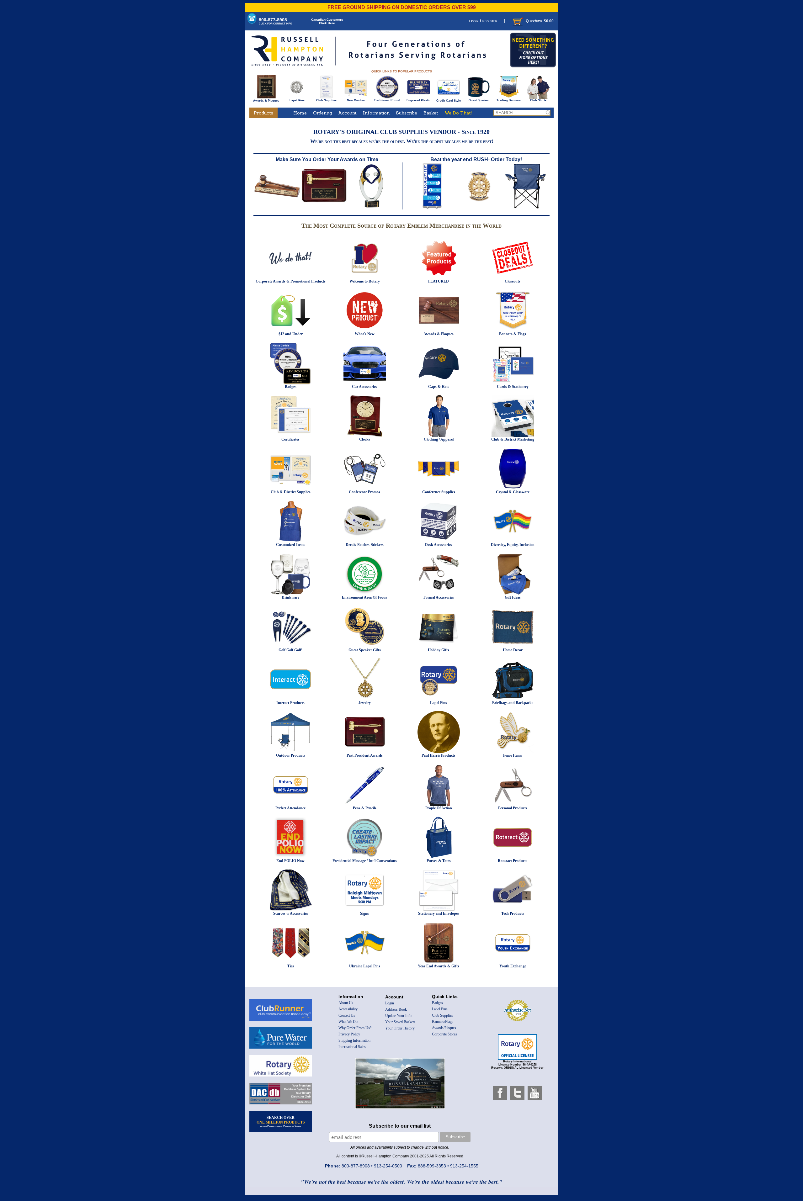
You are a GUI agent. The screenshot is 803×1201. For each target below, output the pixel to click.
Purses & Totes (439, 861)
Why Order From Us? (354, 1028)
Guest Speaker (479, 100)
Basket (430, 113)
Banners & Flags (512, 334)
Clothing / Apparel (439, 439)
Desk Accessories (438, 544)
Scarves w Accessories (290, 913)
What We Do (348, 1021)
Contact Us (346, 1015)
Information (376, 113)
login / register (483, 21)
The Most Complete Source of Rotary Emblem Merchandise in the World (401, 225)
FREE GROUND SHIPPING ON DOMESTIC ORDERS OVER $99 (401, 7)
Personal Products (512, 808)
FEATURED (438, 281)
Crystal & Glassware (512, 492)
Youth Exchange (512, 966)
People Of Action (438, 808)
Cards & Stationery (513, 386)
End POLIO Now (290, 861)
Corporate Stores (444, 1034)
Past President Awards (365, 755)
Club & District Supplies (291, 492)
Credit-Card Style (448, 100)
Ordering (322, 113)
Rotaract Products (512, 861)
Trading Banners (509, 100)
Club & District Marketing (512, 439)
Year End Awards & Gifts (438, 966)
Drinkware (290, 597)
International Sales (352, 1047)
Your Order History (400, 1028)
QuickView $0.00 (540, 21)
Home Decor (513, 650)
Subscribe (406, 113)
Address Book (396, 1009)
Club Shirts (538, 100)
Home (300, 113)
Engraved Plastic (418, 100)
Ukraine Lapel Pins (364, 966)
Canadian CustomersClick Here (327, 21)
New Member (356, 100)
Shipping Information (354, 1040)
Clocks (364, 439)
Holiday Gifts (438, 650)
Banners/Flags (442, 1021)
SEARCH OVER (281, 1121)
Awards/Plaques (444, 1028)
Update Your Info (398, 1015)
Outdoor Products (290, 755)
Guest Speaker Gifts (364, 650)
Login (389, 1003)
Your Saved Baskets (400, 1022)
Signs (364, 913)
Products (263, 113)
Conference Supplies (438, 492)
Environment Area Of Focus (364, 597)
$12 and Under (291, 334)
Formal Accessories (438, 597)
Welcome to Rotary (364, 281)
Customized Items (290, 544)
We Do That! (458, 113)
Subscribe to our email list (400, 1126)
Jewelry (365, 703)
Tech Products (512, 913)
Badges (290, 386)
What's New (365, 334)
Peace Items (512, 755)
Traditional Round (387, 100)
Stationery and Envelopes (438, 913)
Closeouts (512, 281)
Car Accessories (364, 386)
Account (347, 113)
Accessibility (348, 1009)
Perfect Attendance (290, 808)
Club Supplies (326, 100)
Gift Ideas (513, 597)
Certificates (290, 439)
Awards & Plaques (266, 100)
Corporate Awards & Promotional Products (291, 281)
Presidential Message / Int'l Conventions (364, 861)
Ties (290, 966)
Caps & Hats (438, 386)
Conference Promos (364, 492)
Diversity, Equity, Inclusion (512, 544)
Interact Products (290, 703)
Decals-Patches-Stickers (365, 544)
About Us (345, 1003)
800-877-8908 (275, 21)
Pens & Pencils (364, 808)
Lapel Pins (297, 100)
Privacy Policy (349, 1034)
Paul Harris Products (438, 755)
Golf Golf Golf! (290, 650)
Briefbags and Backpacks (512, 703)
